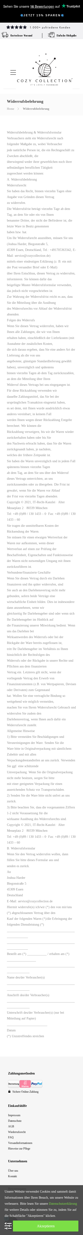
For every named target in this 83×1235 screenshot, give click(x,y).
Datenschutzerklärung (63, 1203)
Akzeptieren (46, 1226)
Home (10, 108)
